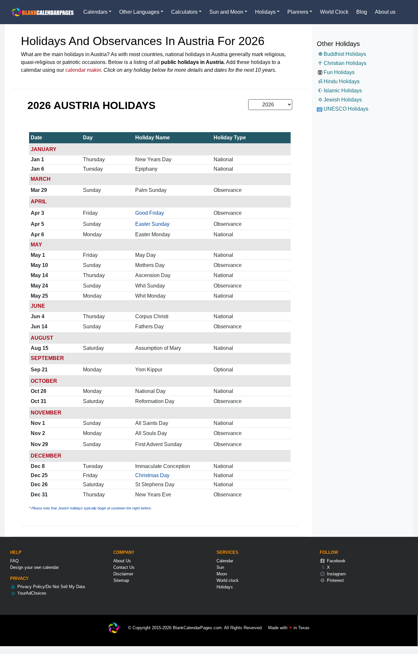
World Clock (334, 12)
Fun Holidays (339, 72)
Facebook (336, 560)
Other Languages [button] (139, 12)
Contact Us (124, 567)
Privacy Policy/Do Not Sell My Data (50, 586)
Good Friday (149, 213)
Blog (361, 12)
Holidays (225, 586)
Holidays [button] (265, 12)
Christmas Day (152, 475)
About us (385, 12)
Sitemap (121, 580)
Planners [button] (297, 12)
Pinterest (335, 580)
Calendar (225, 560)
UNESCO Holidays (345, 109)
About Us (122, 560)
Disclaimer (123, 573)
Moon (222, 573)
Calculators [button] (184, 12)
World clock (228, 580)
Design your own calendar (34, 567)
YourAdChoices (31, 593)
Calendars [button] (95, 12)
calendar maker (83, 70)
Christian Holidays (342, 63)
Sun (220, 567)
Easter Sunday (152, 224)
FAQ (14, 560)
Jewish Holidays (340, 99)
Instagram (336, 573)
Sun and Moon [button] (226, 12)
